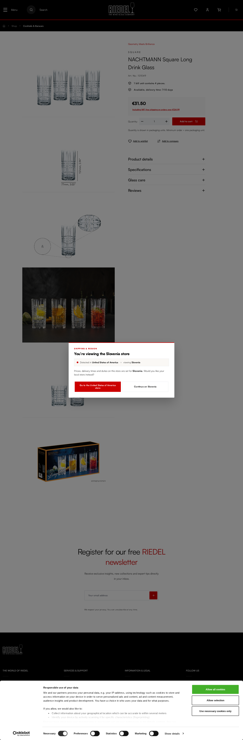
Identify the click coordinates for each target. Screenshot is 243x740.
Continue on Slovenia (145, 386)
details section (156, 721)
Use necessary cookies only (215, 711)
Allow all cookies (215, 689)
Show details (172, 733)
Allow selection (215, 700)
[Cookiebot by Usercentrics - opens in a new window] (21, 733)
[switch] (95, 733)
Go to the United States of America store (98, 386)
